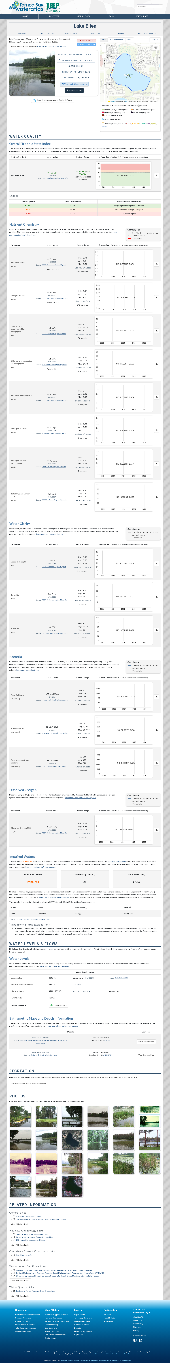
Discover (20, 1310)
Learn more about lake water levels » (55, 966)
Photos (121, 34)
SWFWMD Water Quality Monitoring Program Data (55, 733)
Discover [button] (54, 16)
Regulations (78, 1335)
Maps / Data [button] (83, 16)
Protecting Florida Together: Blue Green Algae (35, 1291)
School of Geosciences (82, 1360)
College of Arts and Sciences (101, 1360)
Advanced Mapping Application (56, 1315)
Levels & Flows (70, 34)
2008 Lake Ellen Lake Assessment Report (33, 1234)
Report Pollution (87, 41)
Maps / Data (51, 1310)
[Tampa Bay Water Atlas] (26, 6)
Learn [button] (111, 16)
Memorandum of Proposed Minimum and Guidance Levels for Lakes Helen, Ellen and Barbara (54, 1270)
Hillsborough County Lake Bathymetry (43, 1055)
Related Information (147, 34)
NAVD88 (107, 1040)
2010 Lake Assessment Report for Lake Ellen (34, 1237)
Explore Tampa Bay (22, 1321)
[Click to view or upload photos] (32, 73)
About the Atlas (139, 1317)
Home (25, 16)
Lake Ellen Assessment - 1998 (28, 1216)
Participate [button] (141, 16)
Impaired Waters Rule (117, 861)
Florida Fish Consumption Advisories (54, 897)
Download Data (75, 90)
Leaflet (112, 101)
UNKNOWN (107, 1055)
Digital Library (79, 1315)
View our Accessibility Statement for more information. (113, 1354)
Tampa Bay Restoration (83, 1318)
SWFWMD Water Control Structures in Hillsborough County (41, 1219)
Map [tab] (104, 40)
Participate (109, 1310)
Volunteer (107, 1315)
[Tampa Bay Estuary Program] (60, 8)
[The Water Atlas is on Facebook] (136, 1341)
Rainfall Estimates (52, 1331)
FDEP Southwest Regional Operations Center (55, 365)
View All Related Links (20, 1224)
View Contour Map (146, 1041)
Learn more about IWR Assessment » (41, 867)
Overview (22, 34)
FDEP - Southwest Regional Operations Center (55, 178)
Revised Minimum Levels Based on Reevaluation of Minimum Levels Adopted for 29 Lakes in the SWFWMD (60, 1273)
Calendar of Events (81, 1325)
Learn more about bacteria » (27, 670)
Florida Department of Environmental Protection (34, 919)
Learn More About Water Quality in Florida (54, 100)
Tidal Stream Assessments (25, 1328)
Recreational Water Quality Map (27, 1315)
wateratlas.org (140, 1312)
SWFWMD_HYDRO (121, 978)
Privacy (136, 1331)
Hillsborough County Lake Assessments (55, 700)
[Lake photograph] (72, 1185)
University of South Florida (121, 1360)
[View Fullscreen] (104, 56)
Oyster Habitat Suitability (25, 1325)
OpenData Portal (51, 1328)
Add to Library (109, 1321)
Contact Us (137, 1320)
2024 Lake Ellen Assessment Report (31, 1240)
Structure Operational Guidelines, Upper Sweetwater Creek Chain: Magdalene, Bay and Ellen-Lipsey (57, 1276)
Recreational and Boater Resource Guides (28, 1083)
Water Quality (47, 34)
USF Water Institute (66, 1360)
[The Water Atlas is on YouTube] (141, 1341)
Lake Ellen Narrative (24, 1255)
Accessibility (138, 1324)
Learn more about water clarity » (49, 534)
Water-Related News (23, 1331)
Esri (126, 101)
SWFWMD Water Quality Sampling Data (55, 467)
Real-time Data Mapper (53, 1318)
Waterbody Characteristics (75, 84)
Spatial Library (50, 1338)
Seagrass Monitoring (23, 1318)
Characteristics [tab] (116, 40)
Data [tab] (129, 40)
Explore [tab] (155, 40)
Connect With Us (139, 1336)
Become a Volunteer (87, 44)
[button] (104, 46)
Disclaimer (137, 1327)
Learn (77, 1310)
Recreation (95, 34)
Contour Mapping (51, 1325)
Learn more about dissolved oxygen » (80, 797)
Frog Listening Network (83, 1331)
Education (78, 1328)
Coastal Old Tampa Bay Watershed (51, 46)
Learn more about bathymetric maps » (62, 1026)
